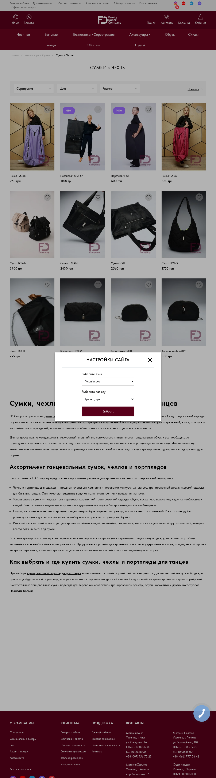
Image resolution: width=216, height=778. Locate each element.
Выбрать (108, 411)
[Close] (150, 360)
